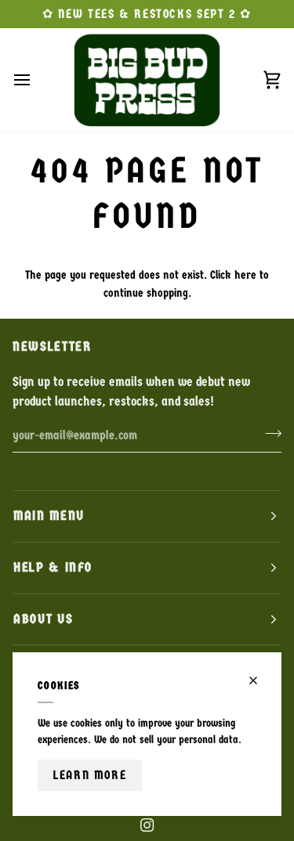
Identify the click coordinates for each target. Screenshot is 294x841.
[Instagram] (147, 825)
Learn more (89, 774)
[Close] (259, 680)
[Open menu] (36, 80)
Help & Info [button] (53, 567)
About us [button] (43, 619)
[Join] (268, 433)
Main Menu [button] (49, 515)
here (245, 275)
